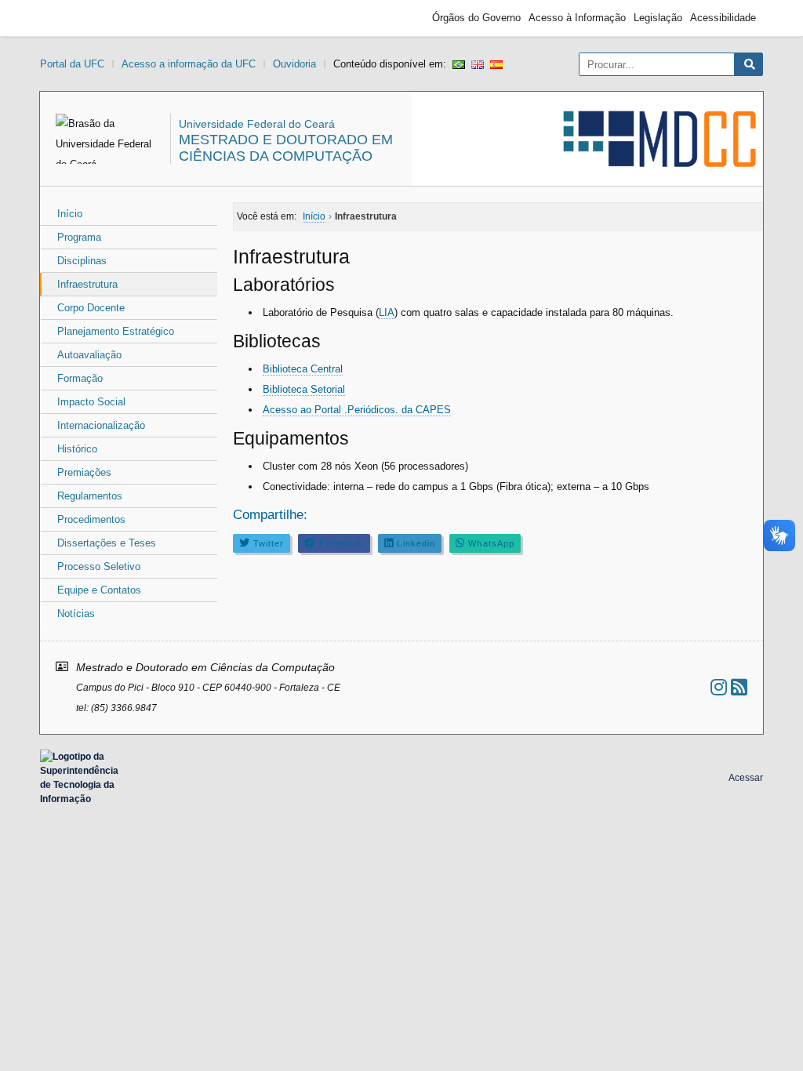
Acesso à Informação (577, 18)
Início (69, 214)
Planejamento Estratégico (115, 331)
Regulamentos (89, 496)
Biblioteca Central (303, 369)
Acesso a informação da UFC (189, 64)
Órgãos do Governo (476, 18)
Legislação (658, 18)
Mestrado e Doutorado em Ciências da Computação (286, 148)
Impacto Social (91, 402)
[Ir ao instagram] (718, 687)
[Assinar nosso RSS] (739, 687)
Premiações (84, 472)
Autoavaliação (89, 355)
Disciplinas (82, 261)
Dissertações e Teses (106, 543)
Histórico (77, 449)
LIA (386, 312)
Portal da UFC (72, 64)
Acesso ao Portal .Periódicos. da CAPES (357, 410)
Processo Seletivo (98, 566)
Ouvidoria (294, 64)
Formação (80, 378)
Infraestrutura (87, 284)
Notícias (76, 613)
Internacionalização (101, 425)
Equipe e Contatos (99, 590)
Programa (79, 237)
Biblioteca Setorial (304, 389)
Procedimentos (91, 519)
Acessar (746, 777)
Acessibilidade (723, 18)
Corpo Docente (91, 308)
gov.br (75, 18)
